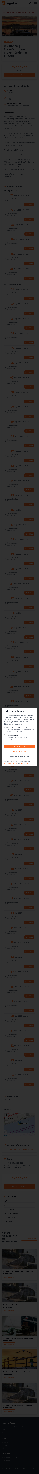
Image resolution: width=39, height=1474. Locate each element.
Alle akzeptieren (19, 747)
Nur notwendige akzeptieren (19, 756)
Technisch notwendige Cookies (17, 728)
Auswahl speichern (19, 751)
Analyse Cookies (12, 735)
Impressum (25, 763)
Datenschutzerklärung (11, 763)
